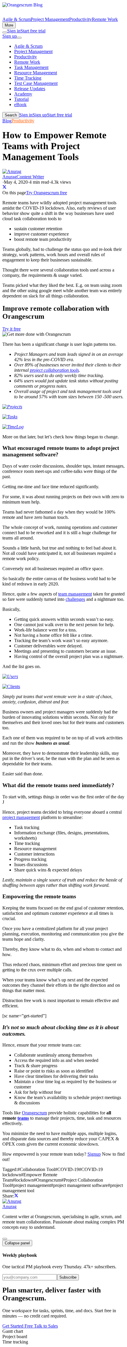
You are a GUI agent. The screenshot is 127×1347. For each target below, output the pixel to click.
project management (21, 817)
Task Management (31, 67)
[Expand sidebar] (4, 1239)
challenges (75, 599)
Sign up (9, 36)
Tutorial (21, 99)
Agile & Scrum (16, 19)
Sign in (13, 30)
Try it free (11, 328)
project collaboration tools (54, 370)
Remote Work (105, 19)
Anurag (9, 1206)
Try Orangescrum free (46, 192)
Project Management (50, 19)
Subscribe (67, 1277)
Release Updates (29, 88)
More (9, 25)
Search (11, 115)
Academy (23, 93)
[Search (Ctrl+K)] (4, 32)
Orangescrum (34, 1112)
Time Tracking (27, 77)
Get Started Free (18, 1325)
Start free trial (32, 30)
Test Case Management (36, 83)
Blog (7, 120)
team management (75, 593)
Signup (94, 1154)
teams (23, 1118)
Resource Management (35, 72)
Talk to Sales (46, 1325)
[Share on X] (4, 187)
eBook (20, 104)
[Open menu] (19, 38)
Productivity (80, 19)
